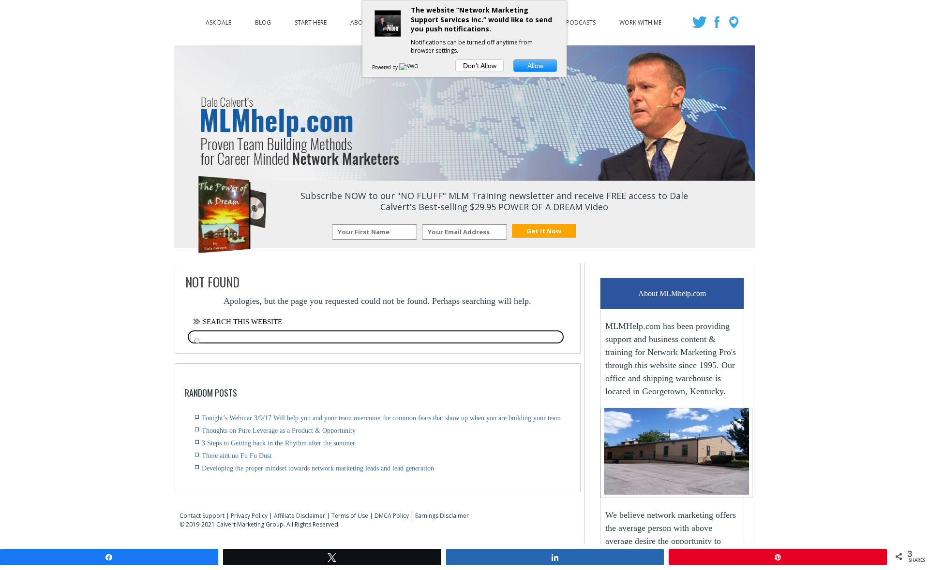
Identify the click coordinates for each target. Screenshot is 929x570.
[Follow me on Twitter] (700, 25)
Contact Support (202, 516)
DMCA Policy (392, 516)
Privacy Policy (249, 516)
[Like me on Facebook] (717, 25)
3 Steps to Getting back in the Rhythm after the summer (278, 443)
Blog (263, 20)
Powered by (385, 67)
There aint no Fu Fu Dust (236, 455)
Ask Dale (218, 20)
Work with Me (640, 20)
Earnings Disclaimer (442, 516)
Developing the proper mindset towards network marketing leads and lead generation (318, 468)
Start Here (311, 20)
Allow (535, 66)
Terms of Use (349, 516)
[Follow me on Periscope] (734, 25)
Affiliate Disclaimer (299, 516)
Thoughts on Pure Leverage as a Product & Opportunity (279, 430)
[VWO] (409, 67)
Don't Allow (479, 66)
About (360, 20)
